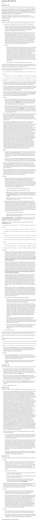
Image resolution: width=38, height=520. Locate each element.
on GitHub (16, 519)
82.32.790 (17, 457)
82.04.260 (17, 22)
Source (3, 3)
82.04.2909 (18, 366)
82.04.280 (17, 389)
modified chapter (27, 7)
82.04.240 (17, 7)
